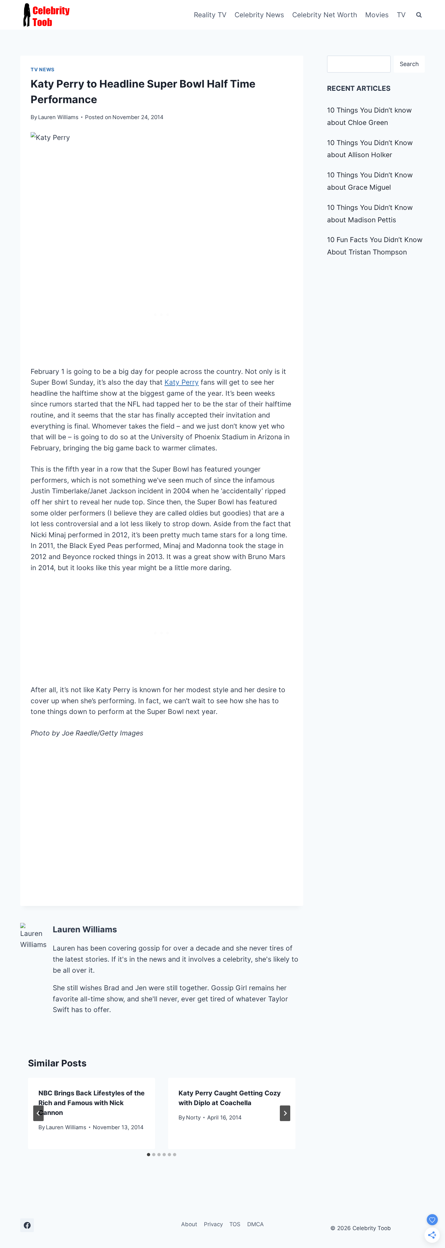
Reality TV (210, 15)
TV (401, 15)
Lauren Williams (58, 117)
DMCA (255, 1224)
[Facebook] (27, 1225)
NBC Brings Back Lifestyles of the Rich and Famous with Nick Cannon (91, 1103)
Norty (193, 1117)
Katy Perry (182, 382)
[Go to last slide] (38, 1113)
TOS (234, 1224)
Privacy (213, 1224)
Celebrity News (259, 15)
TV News (43, 70)
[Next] (285, 1113)
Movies (377, 15)
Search (409, 64)
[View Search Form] (419, 15)
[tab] (148, 1154)
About (189, 1224)
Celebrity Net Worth (324, 15)
